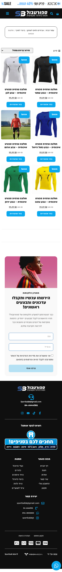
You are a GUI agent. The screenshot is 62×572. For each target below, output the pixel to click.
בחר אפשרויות (46, 104)
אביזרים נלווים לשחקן (35, 30)
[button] (7, 13)
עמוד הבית (50, 30)
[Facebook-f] (40, 413)
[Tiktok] (34, 413)
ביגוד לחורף (20, 30)
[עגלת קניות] (57, 14)
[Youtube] (28, 413)
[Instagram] (22, 413)
